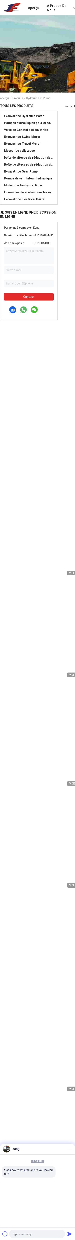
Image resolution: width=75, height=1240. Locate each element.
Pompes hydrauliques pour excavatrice (29, 123)
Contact (28, 297)
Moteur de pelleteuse (19, 150)
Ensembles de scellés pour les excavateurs (29, 192)
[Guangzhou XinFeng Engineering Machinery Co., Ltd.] (12, 7)
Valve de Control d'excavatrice (26, 130)
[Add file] (5, 1234)
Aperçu (4, 98)
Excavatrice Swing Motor (22, 137)
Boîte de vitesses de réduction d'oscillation (29, 164)
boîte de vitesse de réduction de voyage (29, 157)
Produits (17, 98)
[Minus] (69, 1149)
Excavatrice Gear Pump (21, 171)
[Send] (70, 1234)
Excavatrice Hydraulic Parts (24, 116)
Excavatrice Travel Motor (22, 144)
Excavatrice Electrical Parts (24, 199)
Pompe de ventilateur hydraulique (28, 178)
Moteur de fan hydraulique (23, 185)
